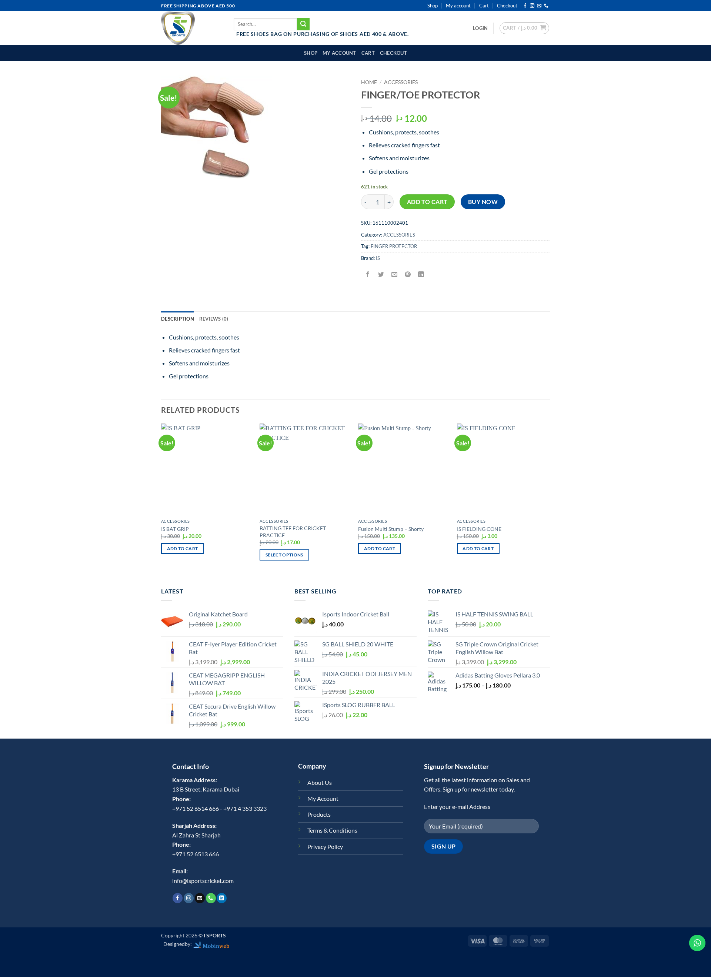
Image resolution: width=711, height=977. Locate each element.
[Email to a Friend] (394, 274)
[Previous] (161, 498)
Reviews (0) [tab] (213, 319)
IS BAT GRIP (175, 529)
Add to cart (427, 201)
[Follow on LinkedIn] (222, 898)
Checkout (507, 6)
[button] (480, 28)
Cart (484, 6)
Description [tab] (177, 319)
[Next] (547, 498)
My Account (322, 798)
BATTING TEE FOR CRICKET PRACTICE (293, 531)
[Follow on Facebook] (525, 6)
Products (319, 814)
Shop (432, 6)
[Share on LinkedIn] (421, 274)
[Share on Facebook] (368, 274)
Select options (284, 554)
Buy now (483, 201)
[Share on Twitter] (381, 274)
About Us (319, 782)
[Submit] (303, 24)
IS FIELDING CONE (479, 529)
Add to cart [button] (182, 548)
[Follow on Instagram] (532, 6)
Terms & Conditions (332, 830)
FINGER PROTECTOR (394, 246)
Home (369, 82)
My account (458, 6)
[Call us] (546, 6)
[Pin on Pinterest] (408, 274)
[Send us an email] (539, 6)
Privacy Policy (325, 846)
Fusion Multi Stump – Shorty (391, 529)
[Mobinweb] (211, 944)
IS (378, 258)
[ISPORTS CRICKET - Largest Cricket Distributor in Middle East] (192, 28)
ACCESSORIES (401, 82)
